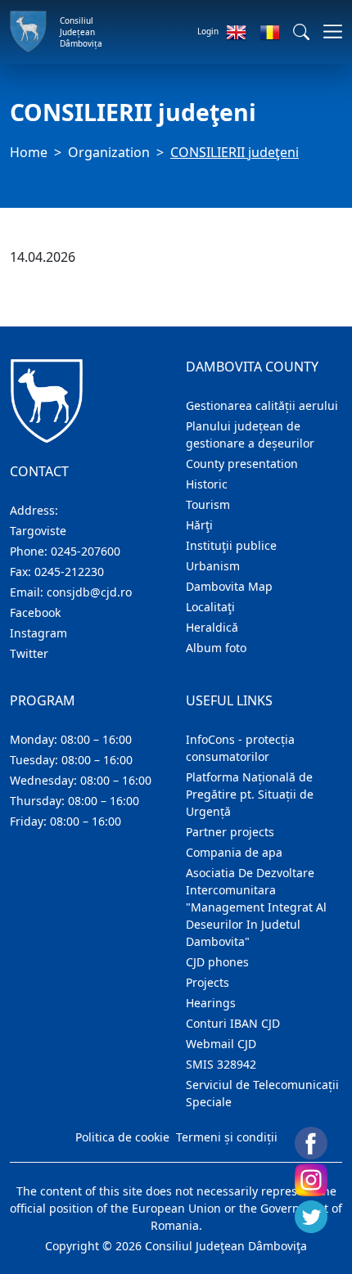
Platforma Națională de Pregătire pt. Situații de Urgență (250, 794)
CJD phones (217, 962)
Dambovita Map (229, 586)
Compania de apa (234, 852)
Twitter (29, 653)
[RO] (269, 32)
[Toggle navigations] (328, 31)
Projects (207, 982)
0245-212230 (69, 571)
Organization (109, 152)
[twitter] (311, 1216)
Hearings (211, 1003)
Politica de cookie (122, 1137)
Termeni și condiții (227, 1137)
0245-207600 (85, 551)
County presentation (242, 463)
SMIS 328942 (221, 1064)
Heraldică (212, 627)
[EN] (236, 32)
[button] (301, 32)
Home (28, 152)
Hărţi (199, 525)
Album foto (216, 647)
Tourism (208, 504)
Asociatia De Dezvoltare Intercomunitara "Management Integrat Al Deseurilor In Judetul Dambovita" (256, 907)
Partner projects (230, 832)
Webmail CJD (221, 1043)
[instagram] (311, 1180)
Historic (207, 484)
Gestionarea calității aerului (262, 405)
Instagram (38, 633)
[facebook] (311, 1143)
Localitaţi (210, 606)
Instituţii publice (231, 545)
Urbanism (213, 566)
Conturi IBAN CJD (233, 1023)
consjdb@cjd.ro (89, 592)
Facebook (35, 612)
